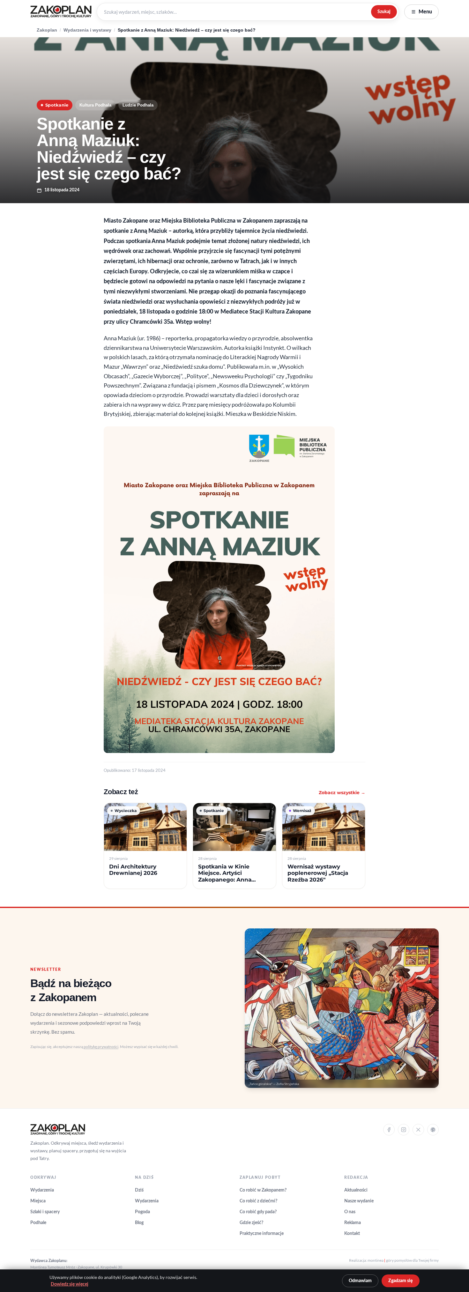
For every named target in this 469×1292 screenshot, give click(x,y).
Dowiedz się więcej (69, 1284)
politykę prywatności (101, 1047)
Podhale (38, 1223)
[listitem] (145, 846)
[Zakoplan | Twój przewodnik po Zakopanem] (61, 11)
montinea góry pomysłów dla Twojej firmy (403, 1260)
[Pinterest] (433, 1129)
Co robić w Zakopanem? (263, 1190)
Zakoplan (47, 30)
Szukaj (384, 11)
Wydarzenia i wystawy (87, 30)
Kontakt (352, 1233)
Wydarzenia (42, 1190)
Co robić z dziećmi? (258, 1201)
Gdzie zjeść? (251, 1223)
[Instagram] (403, 1129)
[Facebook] (389, 1129)
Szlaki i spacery (45, 1212)
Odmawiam (360, 1281)
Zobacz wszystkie (342, 792)
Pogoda (142, 1212)
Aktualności (356, 1190)
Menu (425, 11)
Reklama (352, 1223)
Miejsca (38, 1201)
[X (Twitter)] (418, 1129)
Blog (139, 1223)
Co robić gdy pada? (258, 1212)
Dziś (139, 1190)
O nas (349, 1212)
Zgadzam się (400, 1281)
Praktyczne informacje (262, 1233)
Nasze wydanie (359, 1201)
